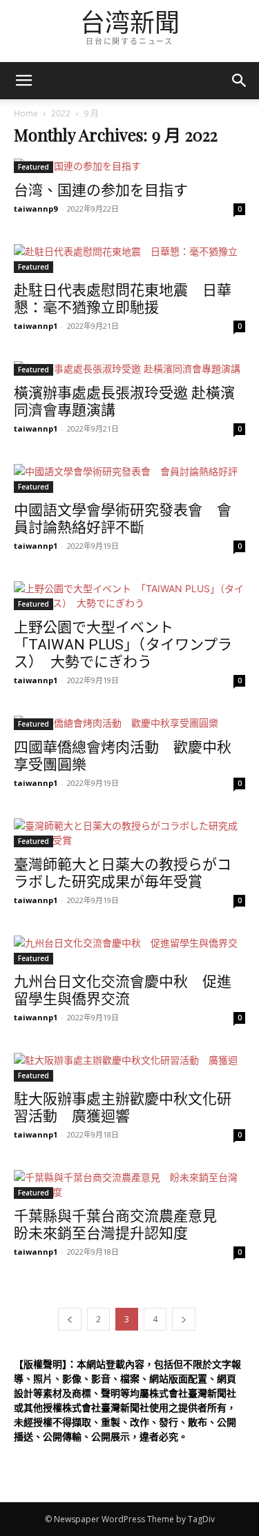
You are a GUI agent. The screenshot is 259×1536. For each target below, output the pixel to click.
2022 (60, 113)
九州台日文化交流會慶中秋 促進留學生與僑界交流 (122, 990)
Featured (33, 167)
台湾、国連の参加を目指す (101, 190)
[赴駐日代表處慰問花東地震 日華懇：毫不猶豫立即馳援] (129, 258)
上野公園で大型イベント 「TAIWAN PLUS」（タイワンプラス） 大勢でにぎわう (123, 644)
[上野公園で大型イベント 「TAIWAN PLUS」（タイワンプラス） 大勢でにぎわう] (129, 595)
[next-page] (183, 1319)
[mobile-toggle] (23, 80)
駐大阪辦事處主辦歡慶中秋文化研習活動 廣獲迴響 (122, 1107)
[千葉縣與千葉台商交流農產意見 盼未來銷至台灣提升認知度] (129, 1184)
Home (26, 113)
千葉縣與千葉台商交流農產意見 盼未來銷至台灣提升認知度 (122, 1225)
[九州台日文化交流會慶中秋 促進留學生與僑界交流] (129, 950)
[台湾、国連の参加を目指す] (129, 166)
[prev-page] (69, 1319)
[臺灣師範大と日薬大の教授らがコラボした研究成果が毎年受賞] (129, 832)
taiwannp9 (35, 208)
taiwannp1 (35, 326)
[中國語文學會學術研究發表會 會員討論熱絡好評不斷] (129, 478)
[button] (239, 80)
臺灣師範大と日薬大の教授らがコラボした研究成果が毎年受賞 (122, 873)
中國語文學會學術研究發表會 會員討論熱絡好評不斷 (122, 519)
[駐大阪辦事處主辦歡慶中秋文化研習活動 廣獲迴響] (129, 1067)
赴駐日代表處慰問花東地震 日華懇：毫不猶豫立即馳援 (122, 299)
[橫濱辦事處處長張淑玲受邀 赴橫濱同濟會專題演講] (129, 368)
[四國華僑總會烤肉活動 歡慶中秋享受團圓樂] (129, 723)
